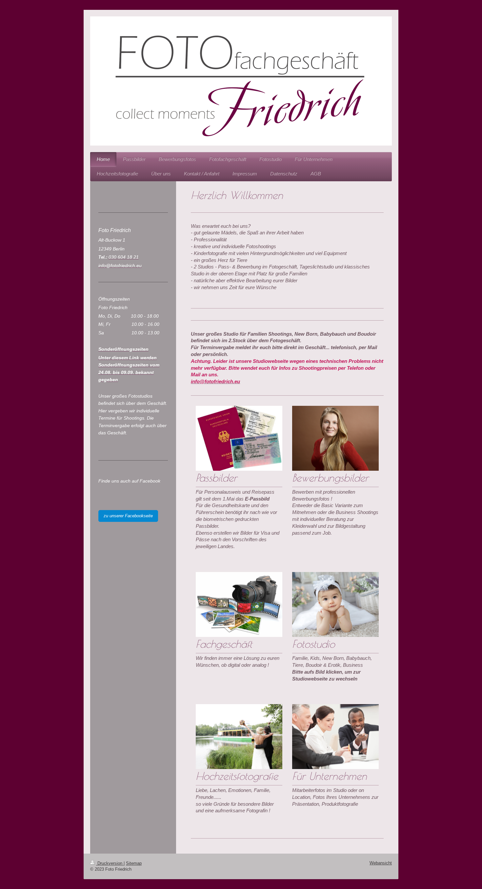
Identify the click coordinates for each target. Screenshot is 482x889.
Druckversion (110, 863)
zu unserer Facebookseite (128, 515)
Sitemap (134, 863)
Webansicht (381, 862)
